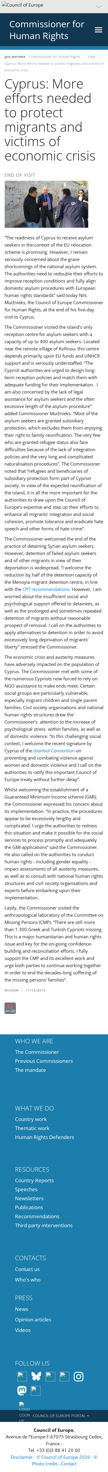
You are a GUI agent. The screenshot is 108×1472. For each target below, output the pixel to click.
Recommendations (37, 1216)
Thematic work (32, 1128)
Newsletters (29, 1198)
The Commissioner (37, 1051)
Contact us (27, 1269)
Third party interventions (44, 1225)
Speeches (26, 1189)
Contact (68, 1464)
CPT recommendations (45, 589)
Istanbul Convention (54, 751)
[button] (54, 6)
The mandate (30, 1069)
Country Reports (34, 1180)
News (21, 1309)
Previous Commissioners (44, 1060)
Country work (31, 1119)
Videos (23, 1330)
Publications (29, 1207)
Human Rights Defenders (44, 1137)
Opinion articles (33, 1319)
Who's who (27, 1279)
